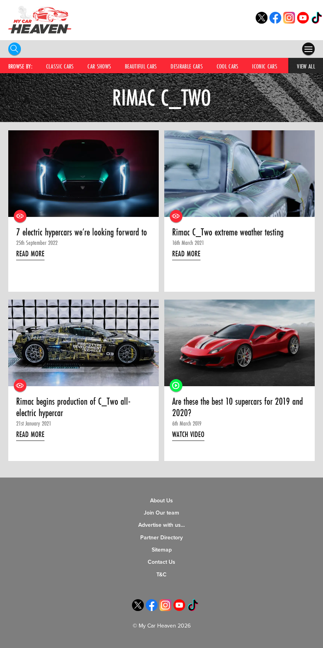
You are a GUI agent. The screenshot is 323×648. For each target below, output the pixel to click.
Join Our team (161, 512)
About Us (161, 500)
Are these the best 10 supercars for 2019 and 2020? (237, 407)
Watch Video (188, 434)
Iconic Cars (264, 66)
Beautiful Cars (141, 66)
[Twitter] (261, 21)
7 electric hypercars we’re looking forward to (81, 232)
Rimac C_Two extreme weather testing (228, 232)
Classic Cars (60, 66)
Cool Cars (228, 66)
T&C (161, 574)
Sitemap (162, 549)
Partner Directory (161, 537)
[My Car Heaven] (39, 19)
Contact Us (161, 562)
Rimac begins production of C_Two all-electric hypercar (73, 407)
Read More (30, 253)
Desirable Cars (187, 66)
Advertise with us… (161, 525)
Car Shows (99, 66)
